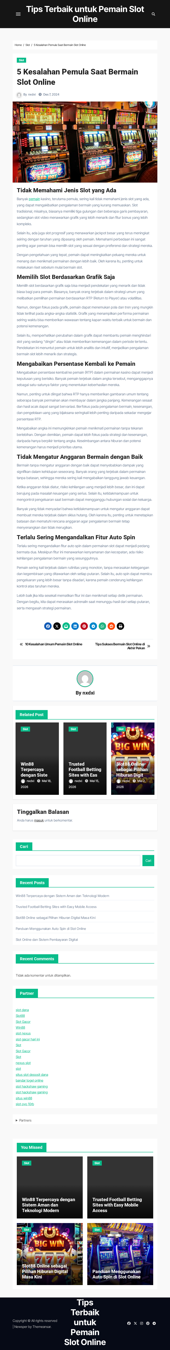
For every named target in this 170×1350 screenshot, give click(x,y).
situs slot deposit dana (32, 1075)
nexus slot (23, 1063)
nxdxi (32, 94)
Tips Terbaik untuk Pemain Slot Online (85, 14)
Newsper (20, 1327)
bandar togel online (29, 1080)
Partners (25, 1120)
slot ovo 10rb (25, 1104)
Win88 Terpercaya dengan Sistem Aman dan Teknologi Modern (62, 896)
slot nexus (23, 1033)
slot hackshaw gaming (32, 1086)
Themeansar (42, 1327)
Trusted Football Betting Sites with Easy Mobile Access (85, 772)
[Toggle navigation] (18, 14)
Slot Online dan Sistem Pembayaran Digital (47, 939)
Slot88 (20, 1016)
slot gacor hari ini (28, 1039)
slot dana (22, 1010)
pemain (34, 199)
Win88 (20, 1027)
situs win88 (24, 1098)
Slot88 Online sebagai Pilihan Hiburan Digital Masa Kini (132, 772)
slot (18, 1069)
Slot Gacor (23, 1022)
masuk (39, 820)
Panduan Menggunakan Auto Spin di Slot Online (51, 929)
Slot (21, 60)
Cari (24, 846)
